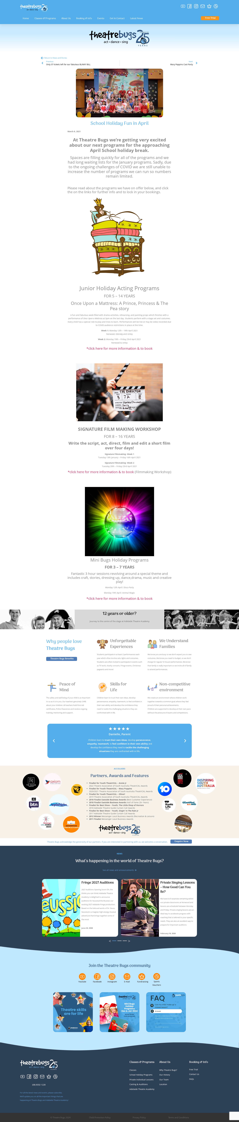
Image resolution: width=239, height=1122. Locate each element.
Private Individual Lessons (141, 1079)
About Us (66, 18)
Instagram (112, 981)
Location (163, 1084)
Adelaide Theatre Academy (141, 1089)
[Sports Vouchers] (156, 976)
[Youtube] (82, 976)
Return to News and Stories (55, 58)
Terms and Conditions (178, 1117)
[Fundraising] (141, 976)
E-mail (127, 981)
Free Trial (193, 1069)
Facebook (97, 981)
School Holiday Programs (140, 1074)
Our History (164, 1074)
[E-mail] (127, 976)
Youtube (82, 981)
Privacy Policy (139, 1117)
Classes (132, 1070)
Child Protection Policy (100, 1117)
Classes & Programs (45, 18)
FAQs (191, 1079)
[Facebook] (97, 976)
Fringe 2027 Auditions (97, 882)
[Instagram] (112, 976)
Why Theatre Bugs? (168, 1070)
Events (100, 18)
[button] (54, 741)
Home (26, 18)
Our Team (164, 1079)
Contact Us (194, 1074)
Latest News (136, 18)
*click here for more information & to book (119, 348)
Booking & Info (84, 18)
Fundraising (142, 981)
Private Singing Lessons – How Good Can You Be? (177, 887)
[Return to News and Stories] (42, 58)
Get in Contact (117, 18)
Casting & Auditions (138, 1084)
